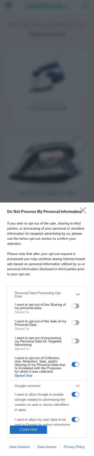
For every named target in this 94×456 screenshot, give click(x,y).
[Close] (84, 212)
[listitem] (47, 294)
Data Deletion (19, 447)
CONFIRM (28, 430)
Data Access (47, 447)
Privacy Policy (74, 447)
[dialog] (47, 329)
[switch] (75, 306)
